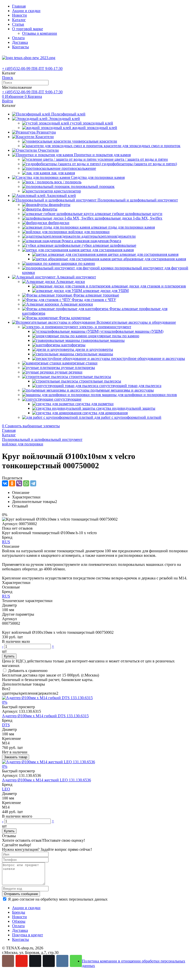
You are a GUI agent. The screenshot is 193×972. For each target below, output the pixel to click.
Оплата (18, 38)
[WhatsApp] (26, 483)
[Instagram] (8, 961)
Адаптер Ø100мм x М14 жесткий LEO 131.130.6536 (46, 780)
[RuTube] (35, 961)
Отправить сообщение (21, 894)
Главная (19, 6)
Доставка (20, 42)
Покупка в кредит (27, 935)
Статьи (18, 24)
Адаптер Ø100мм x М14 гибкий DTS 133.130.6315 (45, 716)
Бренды (18, 912)
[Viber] (19, 483)
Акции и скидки (26, 11)
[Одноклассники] (12, 483)
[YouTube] (22, 961)
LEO (6, 789)
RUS (6, 542)
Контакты (20, 47)
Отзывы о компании (39, 33)
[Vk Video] (49, 961)
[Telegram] (33, 483)
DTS (6, 725)
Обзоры (18, 921)
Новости (19, 15)
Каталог (19, 20)
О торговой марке (27, 29)
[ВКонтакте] (5, 483)
